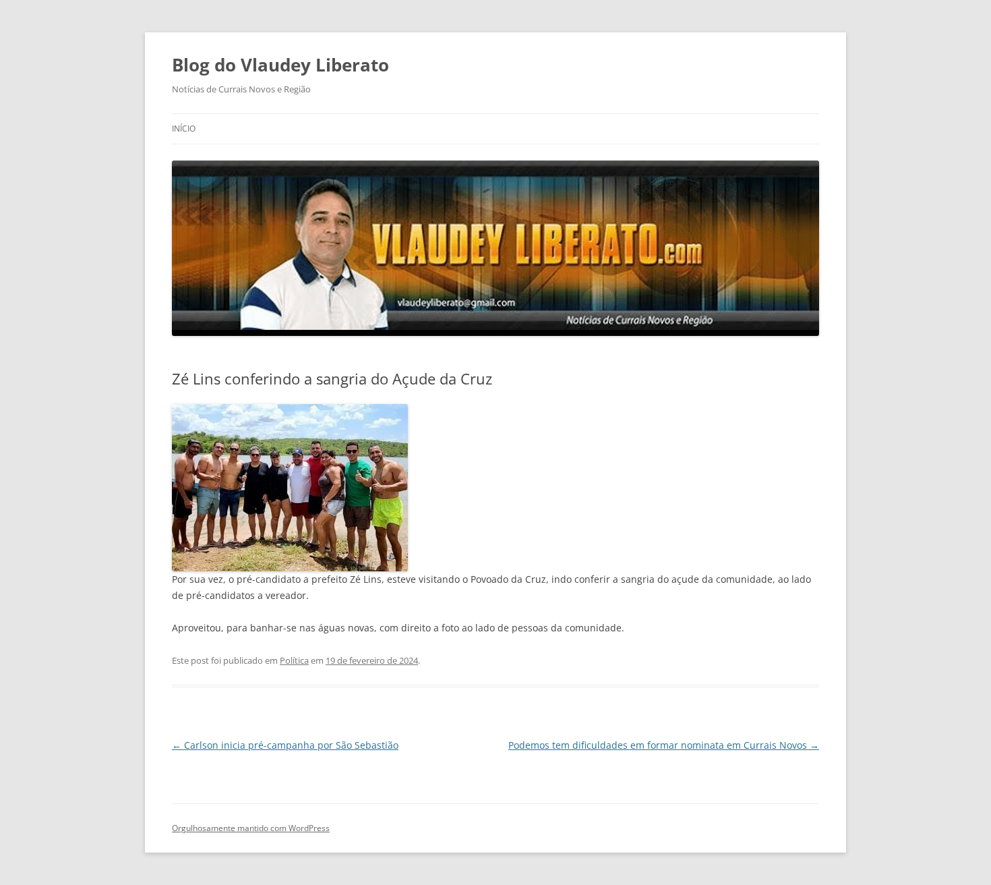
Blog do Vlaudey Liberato (280, 65)
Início (184, 128)
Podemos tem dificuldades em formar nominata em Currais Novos (663, 745)
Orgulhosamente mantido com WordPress (251, 828)
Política (294, 660)
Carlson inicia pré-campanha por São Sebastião (285, 745)
